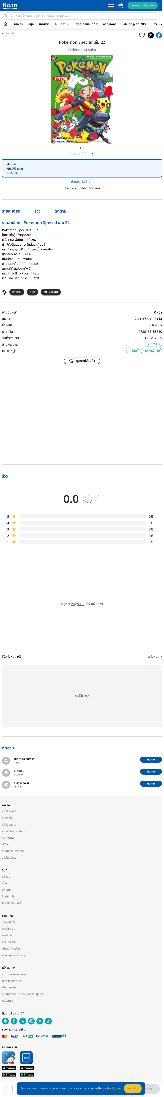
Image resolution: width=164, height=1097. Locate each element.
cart (120, 5)
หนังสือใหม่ (8, 818)
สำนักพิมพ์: (10, 344)
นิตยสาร (44, 24)
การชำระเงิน (8, 929)
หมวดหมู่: (9, 351)
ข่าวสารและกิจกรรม (13, 851)
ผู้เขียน (6, 844)
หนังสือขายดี (9, 811)
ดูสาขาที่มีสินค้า (85, 361)
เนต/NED (154, 344)
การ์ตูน (16, 292)
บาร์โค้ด (7, 331)
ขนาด (6, 319)
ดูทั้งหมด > (155, 656)
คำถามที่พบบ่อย (11, 949)
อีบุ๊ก (31, 24)
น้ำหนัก (7, 325)
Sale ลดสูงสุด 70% (134, 24)
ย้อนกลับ (10, 33)
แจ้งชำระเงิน (9, 942)
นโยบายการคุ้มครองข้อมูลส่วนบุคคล (22, 994)
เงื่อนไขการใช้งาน (11, 987)
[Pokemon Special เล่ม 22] (151, 35)
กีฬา (32, 292)
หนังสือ (18, 24)
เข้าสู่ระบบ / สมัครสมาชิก (143, 5)
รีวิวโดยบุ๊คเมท (10, 858)
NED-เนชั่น (51, 292)
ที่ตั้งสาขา (7, 1001)
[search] (5, 16)
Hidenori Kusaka (82, 50)
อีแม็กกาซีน (62, 24)
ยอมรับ (132, 1088)
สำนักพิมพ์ (8, 838)
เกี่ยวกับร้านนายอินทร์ (14, 974)
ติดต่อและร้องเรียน (12, 981)
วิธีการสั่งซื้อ (9, 922)
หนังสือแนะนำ (10, 825)
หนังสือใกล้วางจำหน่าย (14, 831)
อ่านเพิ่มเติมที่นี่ (113, 1088)
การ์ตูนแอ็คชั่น (151, 350)
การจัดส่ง (7, 935)
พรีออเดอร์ (109, 24)
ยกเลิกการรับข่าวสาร (13, 955)
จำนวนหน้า (9, 312)
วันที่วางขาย (10, 338)
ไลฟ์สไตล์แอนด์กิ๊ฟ (86, 24)
